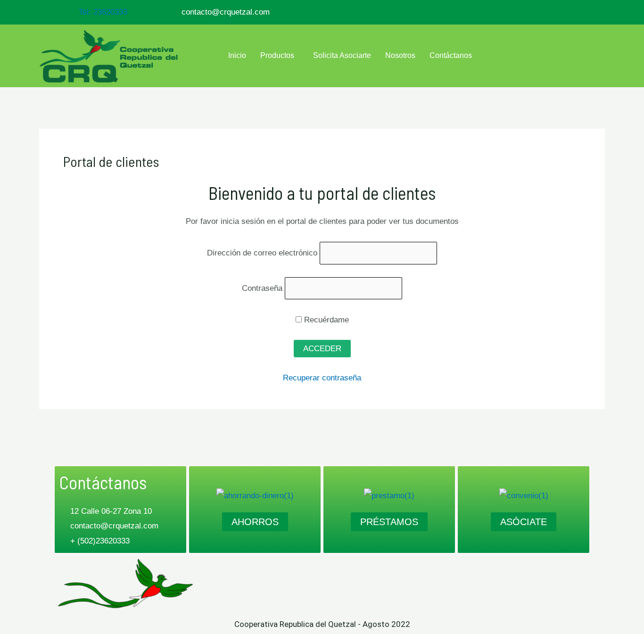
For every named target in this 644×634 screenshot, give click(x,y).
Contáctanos (450, 55)
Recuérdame (325, 319)
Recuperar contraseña (322, 377)
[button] (279, 55)
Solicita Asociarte (342, 55)
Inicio (237, 55)
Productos (277, 55)
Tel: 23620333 (103, 12)
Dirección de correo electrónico (262, 252)
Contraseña (262, 288)
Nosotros (400, 55)
